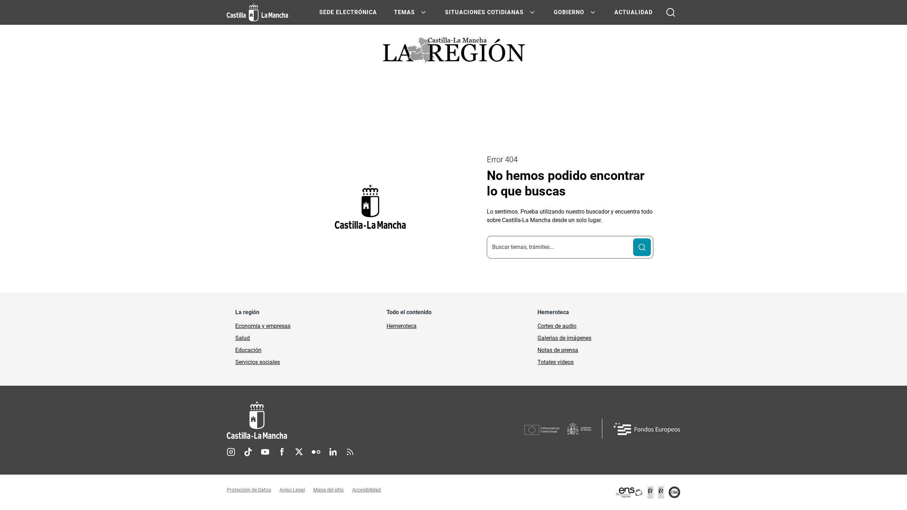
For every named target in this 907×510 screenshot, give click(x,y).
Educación (248, 350)
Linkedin (333, 452)
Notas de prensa (557, 350)
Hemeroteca (402, 326)
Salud (242, 338)
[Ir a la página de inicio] (257, 12)
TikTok (248, 452)
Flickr (316, 452)
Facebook (282, 452)
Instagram (231, 452)
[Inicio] (323, 420)
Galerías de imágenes (564, 338)
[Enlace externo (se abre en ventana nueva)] (647, 492)
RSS (350, 452)
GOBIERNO (569, 12)
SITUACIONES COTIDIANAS (484, 12)
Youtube (265, 452)
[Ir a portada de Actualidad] (453, 52)
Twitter (299, 452)
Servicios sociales (257, 362)
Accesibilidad (366, 490)
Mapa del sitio (328, 490)
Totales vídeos (555, 362)
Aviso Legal (292, 490)
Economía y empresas (263, 326)
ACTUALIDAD (633, 12)
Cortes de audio (556, 326)
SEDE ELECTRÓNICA (348, 12)
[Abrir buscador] (670, 12)
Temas (404, 12)
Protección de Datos (249, 490)
